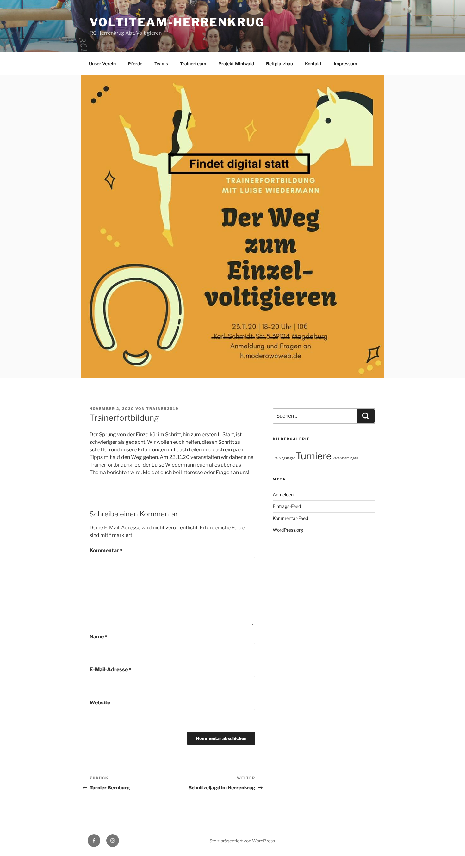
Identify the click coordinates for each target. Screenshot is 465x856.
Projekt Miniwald (236, 63)
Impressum (345, 63)
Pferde (135, 63)
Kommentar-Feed (290, 518)
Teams (161, 63)
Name (98, 637)
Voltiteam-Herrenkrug (177, 22)
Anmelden (283, 494)
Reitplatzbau (279, 63)
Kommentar (106, 550)
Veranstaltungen (345, 458)
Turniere (314, 455)
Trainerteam (193, 63)
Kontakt (313, 63)
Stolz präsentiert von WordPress (242, 840)
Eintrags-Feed (287, 506)
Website (100, 703)
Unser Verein (102, 63)
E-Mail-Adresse (110, 669)
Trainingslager (284, 458)
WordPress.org (288, 530)
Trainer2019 (162, 409)
